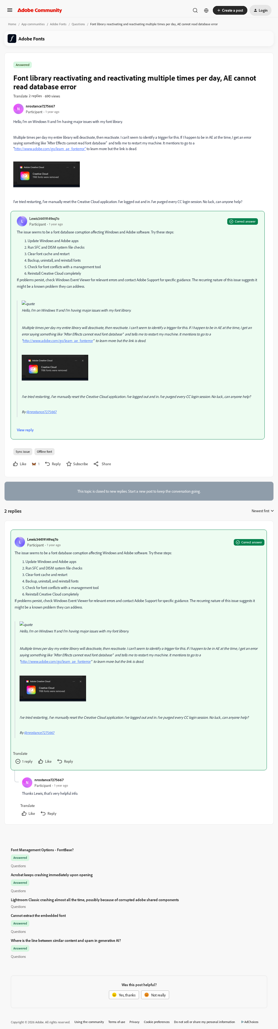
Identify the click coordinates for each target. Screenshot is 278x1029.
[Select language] (206, 10)
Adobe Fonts (58, 24)
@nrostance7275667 (41, 411)
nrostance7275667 (40, 106)
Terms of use (116, 1022)
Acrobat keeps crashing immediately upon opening (52, 874)
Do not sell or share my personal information (204, 1022)
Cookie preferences (157, 1022)
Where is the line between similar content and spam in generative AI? (66, 940)
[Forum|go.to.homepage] (39, 10)
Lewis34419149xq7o (44, 218)
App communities (33, 24)
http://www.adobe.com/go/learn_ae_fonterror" (50, 148)
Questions (78, 24)
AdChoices (251, 1022)
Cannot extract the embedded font (38, 915)
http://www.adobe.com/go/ (44, 340)
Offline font (44, 451)
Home (12, 24)
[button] (10, 12)
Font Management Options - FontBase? (42, 849)
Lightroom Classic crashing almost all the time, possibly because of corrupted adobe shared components (95, 899)
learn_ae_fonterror (79, 340)
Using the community (89, 1022)
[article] (139, 650)
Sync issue (23, 451)
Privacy (134, 1022)
